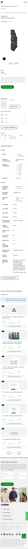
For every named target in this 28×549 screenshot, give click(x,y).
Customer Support (7, 519)
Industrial (11, 12)
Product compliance (4, 526)
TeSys (15, 12)
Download (15, 106)
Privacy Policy (10, 469)
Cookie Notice (12, 526)
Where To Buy (7, 87)
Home (2, 12)
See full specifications (9, 127)
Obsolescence (11, 528)
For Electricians (7, 516)
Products (6, 12)
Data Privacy (18, 526)
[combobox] (20, 477)
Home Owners (6, 512)
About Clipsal (6, 509)
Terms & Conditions (18, 528)
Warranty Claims (4, 528)
